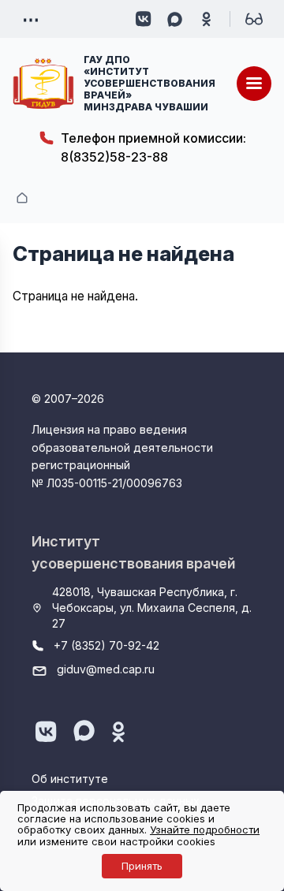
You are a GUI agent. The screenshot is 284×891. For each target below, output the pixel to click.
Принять (142, 865)
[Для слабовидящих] (254, 19)
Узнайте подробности (205, 829)
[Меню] (254, 83)
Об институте (70, 778)
